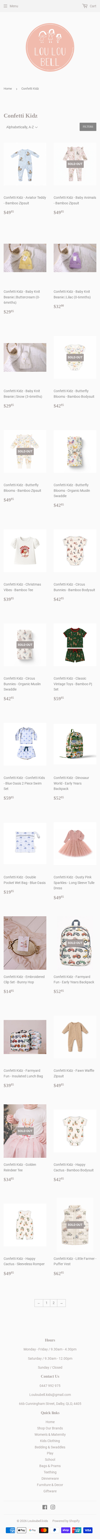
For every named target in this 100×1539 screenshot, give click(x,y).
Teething (50, 1472)
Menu (14, 6)
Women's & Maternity (50, 1434)
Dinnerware (50, 1478)
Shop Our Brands (50, 1428)
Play (50, 1453)
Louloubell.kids (37, 1521)
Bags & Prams (50, 1466)
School (50, 1459)
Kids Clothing (50, 1441)
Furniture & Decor (50, 1485)
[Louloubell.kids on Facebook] (44, 1508)
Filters (88, 127)
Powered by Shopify (66, 1521)
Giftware (50, 1491)
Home (8, 88)
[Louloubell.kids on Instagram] (52, 1508)
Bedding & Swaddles (50, 1447)
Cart (92, 6)
